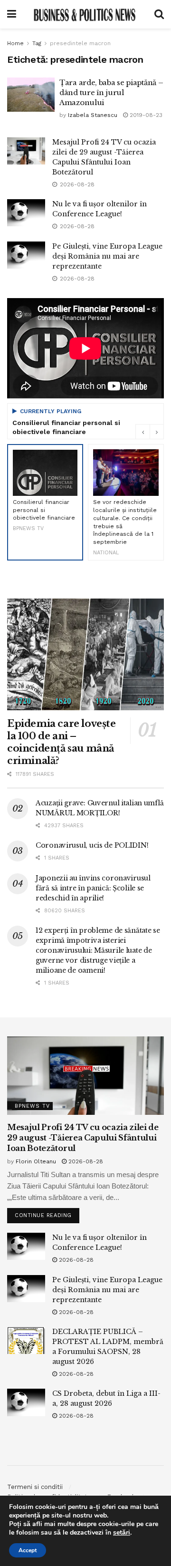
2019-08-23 (145, 115)
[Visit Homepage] (85, 14)
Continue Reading (47, 1213)
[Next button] (157, 431)
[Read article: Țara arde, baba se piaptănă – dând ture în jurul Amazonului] (31, 94)
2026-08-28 (84, 1161)
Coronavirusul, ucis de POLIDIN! (92, 845)
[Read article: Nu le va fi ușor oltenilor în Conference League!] (26, 212)
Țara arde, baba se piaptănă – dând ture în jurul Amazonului (111, 92)
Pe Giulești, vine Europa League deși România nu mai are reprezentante (107, 256)
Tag (36, 43)
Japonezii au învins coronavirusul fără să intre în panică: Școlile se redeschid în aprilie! (93, 888)
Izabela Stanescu (92, 115)
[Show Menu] (11, 14)
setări (121, 1532)
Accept (28, 1550)
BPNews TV (32, 1106)
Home (15, 43)
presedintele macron (80, 43)
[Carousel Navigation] (149, 431)
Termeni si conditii (35, 1486)
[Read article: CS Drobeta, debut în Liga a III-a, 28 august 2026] (26, 1402)
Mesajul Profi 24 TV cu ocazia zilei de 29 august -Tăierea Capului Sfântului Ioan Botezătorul (83, 1137)
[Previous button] (142, 431)
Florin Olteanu (36, 1161)
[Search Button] (159, 14)
